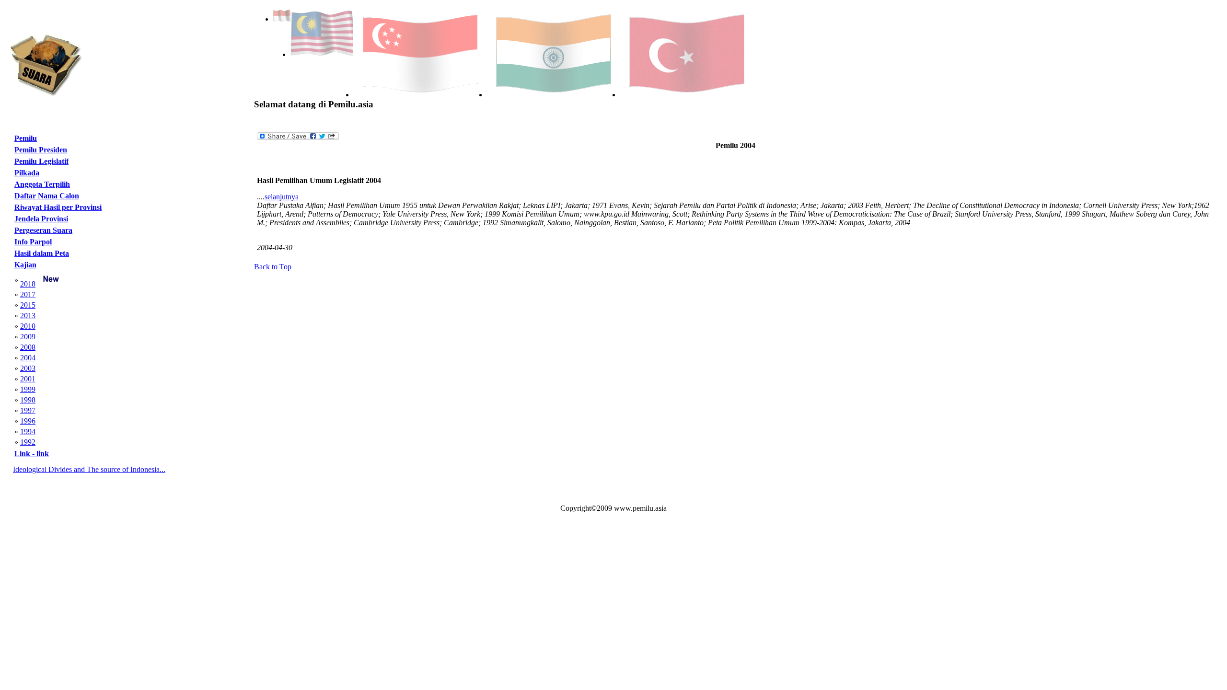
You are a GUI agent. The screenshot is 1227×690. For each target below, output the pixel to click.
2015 (27, 305)
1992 (27, 442)
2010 (27, 326)
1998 (27, 400)
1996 (27, 421)
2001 (27, 379)
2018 (27, 284)
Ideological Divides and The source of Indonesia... (89, 469)
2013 (27, 315)
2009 (27, 337)
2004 (27, 358)
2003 (27, 368)
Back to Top (272, 267)
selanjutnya (282, 197)
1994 (27, 431)
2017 (27, 294)
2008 (27, 347)
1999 (27, 389)
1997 (27, 410)
